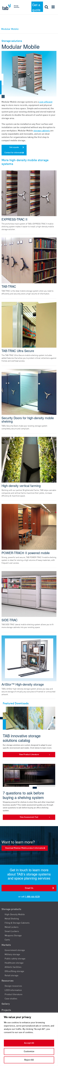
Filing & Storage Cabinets (17, 923)
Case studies (11, 999)
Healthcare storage (14, 963)
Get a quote (36, 7)
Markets (6, 945)
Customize (29, 1051)
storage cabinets (41, 131)
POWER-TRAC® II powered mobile (26, 553)
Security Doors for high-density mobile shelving (28, 419)
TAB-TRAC (9, 286)
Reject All (29, 1060)
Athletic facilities (13, 967)
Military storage (12, 954)
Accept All (29, 1043)
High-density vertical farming (21, 485)
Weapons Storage (13, 936)
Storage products (11, 909)
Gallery (6, 1004)
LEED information (13, 990)
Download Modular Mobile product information (24, 848)
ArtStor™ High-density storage (23, 684)
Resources (7, 981)
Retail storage (11, 975)
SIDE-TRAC (9, 620)
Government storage (15, 950)
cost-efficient (45, 102)
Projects (6, 1010)
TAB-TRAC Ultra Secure (18, 350)
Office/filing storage (14, 971)
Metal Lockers (11, 927)
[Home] (15, 7)
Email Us (29, 888)
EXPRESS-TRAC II (14, 219)
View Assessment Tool (29, 817)
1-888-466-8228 (32, 897)
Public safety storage (15, 959)
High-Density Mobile (15, 914)
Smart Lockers (12, 931)
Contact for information (14, 153)
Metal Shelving (12, 919)
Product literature (13, 994)
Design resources (13, 986)
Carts (7, 940)
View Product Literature (29, 755)
